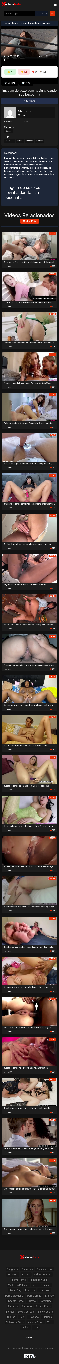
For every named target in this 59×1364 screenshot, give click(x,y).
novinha (39, 141)
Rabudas (13, 1306)
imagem (29, 141)
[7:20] (29, 769)
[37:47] (29, 1132)
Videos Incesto (42, 1274)
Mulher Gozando (41, 1285)
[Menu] (55, 4)
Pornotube (46, 1300)
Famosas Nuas (38, 1279)
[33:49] (29, 608)
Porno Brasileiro (14, 1295)
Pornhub (30, 1290)
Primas (32, 1300)
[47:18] (29, 245)
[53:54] (29, 568)
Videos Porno (35, 1322)
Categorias (30, 1338)
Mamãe (49, 1295)
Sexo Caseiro (45, 1311)
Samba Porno (43, 1306)
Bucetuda (27, 1269)
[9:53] (29, 447)
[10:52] (29, 971)
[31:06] (29, 930)
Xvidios (25, 1327)
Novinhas (44, 1290)
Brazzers (13, 1274)
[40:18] (29, 689)
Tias (21, 1316)
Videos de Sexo (15, 1322)
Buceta (8, 131)
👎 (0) (24, 72)
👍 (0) (10, 72)
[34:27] (29, 406)
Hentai (10, 1311)
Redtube (27, 1306)
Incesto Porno (16, 1300)
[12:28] (29, 1172)
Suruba (11, 1316)
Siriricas (47, 1316)
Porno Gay (15, 1290)
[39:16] (29, 1011)
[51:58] (29, 809)
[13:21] (29, 366)
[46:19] (29, 729)
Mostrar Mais (29, 221)
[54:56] (29, 527)
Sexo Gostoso (26, 1311)
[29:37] (29, 487)
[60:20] (29, 1212)
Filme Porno (19, 1279)
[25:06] (29, 286)
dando (19, 141)
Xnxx (50, 1322)
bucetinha (10, 141)
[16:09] (29, 648)
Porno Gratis (34, 1295)
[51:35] (29, 326)
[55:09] (29, 850)
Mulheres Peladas (18, 1285)
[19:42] (29, 1051)
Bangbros (12, 1269)
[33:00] (29, 890)
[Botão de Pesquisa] (52, 13)
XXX (35, 1327)
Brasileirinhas (44, 1269)
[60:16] (29, 1091)
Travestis (33, 1316)
